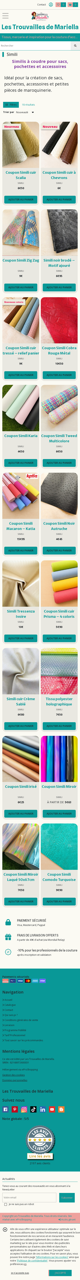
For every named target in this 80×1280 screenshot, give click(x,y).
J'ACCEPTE (60, 1273)
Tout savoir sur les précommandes (23, 1040)
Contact (41, 4)
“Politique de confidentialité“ (32, 1260)
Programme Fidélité (15, 1030)
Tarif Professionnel (14, 1035)
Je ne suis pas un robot (21, 1204)
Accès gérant (68, 1219)
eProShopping (24, 1219)
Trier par (8, 112)
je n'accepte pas (20, 1273)
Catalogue (10, 1005)
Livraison (9, 1025)
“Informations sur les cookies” (52, 1257)
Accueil (8, 999)
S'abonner (67, 1197)
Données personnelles (14, 1080)
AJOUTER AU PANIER (20, 199)
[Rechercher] (75, 45)
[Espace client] (51, 4)
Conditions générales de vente (21, 1020)
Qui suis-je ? (10, 1015)
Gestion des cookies (13, 1075)
